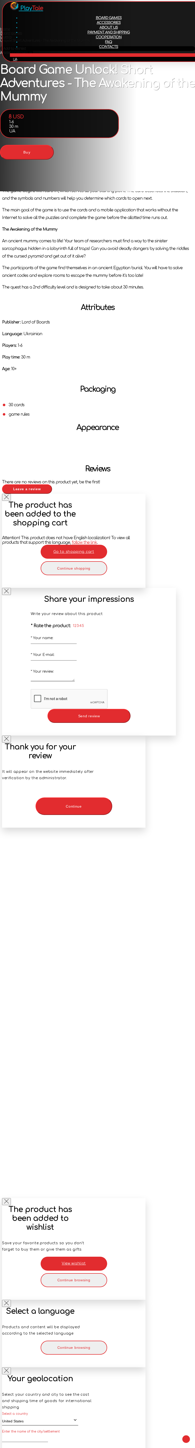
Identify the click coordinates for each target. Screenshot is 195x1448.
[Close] (6, 497)
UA (15, 59)
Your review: (42, 671)
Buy (26, 152)
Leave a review (27, 489)
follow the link (84, 542)
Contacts (108, 47)
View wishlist (74, 1263)
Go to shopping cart (73, 552)
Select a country (15, 1414)
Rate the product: (51, 625)
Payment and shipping (108, 32)
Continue (74, 806)
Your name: (42, 638)
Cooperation (109, 37)
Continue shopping (73, 568)
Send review (89, 716)
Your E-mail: (43, 655)
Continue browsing (73, 1280)
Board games (109, 18)
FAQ (108, 42)
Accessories (109, 23)
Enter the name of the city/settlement (31, 1431)
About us (109, 27)
